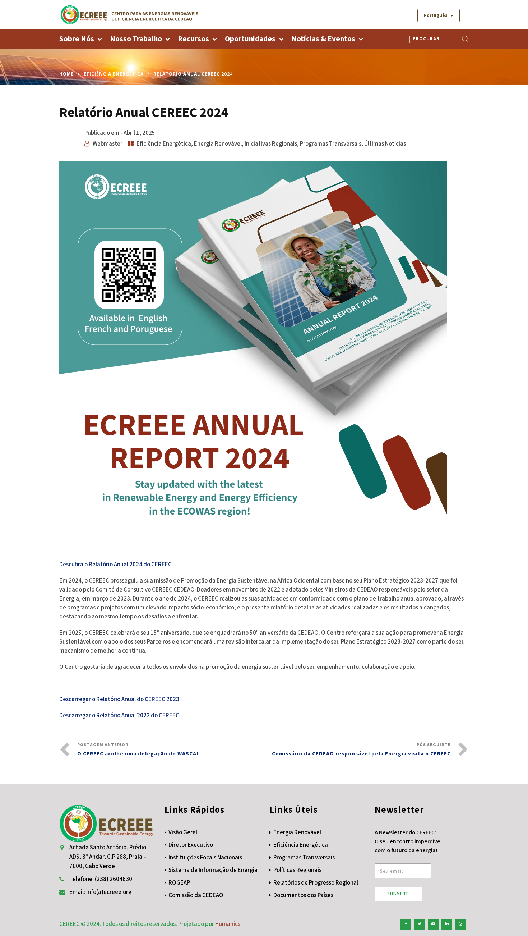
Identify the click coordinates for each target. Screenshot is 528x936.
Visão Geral (182, 832)
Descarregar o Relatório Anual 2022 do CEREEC (119, 715)
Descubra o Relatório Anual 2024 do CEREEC (115, 564)
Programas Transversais (330, 144)
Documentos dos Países (303, 895)
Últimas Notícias (385, 144)
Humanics (227, 924)
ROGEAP (179, 882)
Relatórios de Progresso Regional (315, 882)
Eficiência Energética (114, 74)
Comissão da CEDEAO (195, 895)
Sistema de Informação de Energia (213, 870)
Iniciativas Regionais (271, 144)
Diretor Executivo (190, 845)
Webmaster (107, 144)
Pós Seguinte (361, 750)
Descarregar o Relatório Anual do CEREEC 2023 (119, 699)
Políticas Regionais (297, 870)
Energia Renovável (218, 144)
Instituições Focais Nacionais (205, 857)
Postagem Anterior (138, 750)
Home (66, 74)
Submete (398, 894)
